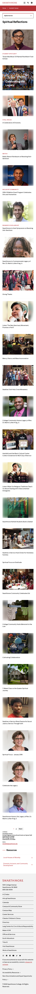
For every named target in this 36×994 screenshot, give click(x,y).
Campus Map (7, 910)
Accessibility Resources (11, 972)
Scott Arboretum (8, 938)
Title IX (5, 942)
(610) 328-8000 (7, 890)
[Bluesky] (20, 956)
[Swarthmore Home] (13, 880)
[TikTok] (16, 956)
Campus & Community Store (12, 906)
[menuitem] (24, 3)
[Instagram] (3, 956)
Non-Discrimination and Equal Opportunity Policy (17, 977)
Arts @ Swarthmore (9, 898)
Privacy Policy (7, 969)
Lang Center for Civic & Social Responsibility (17, 926)
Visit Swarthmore (8, 946)
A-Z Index (5, 894)
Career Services (8, 914)
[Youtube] (13, 956)
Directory (5, 922)
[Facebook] (6, 956)
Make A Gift (6, 930)
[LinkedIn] (9, 956)
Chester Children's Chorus (11, 918)
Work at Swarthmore (9, 950)
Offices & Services (8, 934)
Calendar (5, 902)
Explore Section (8, 15)
